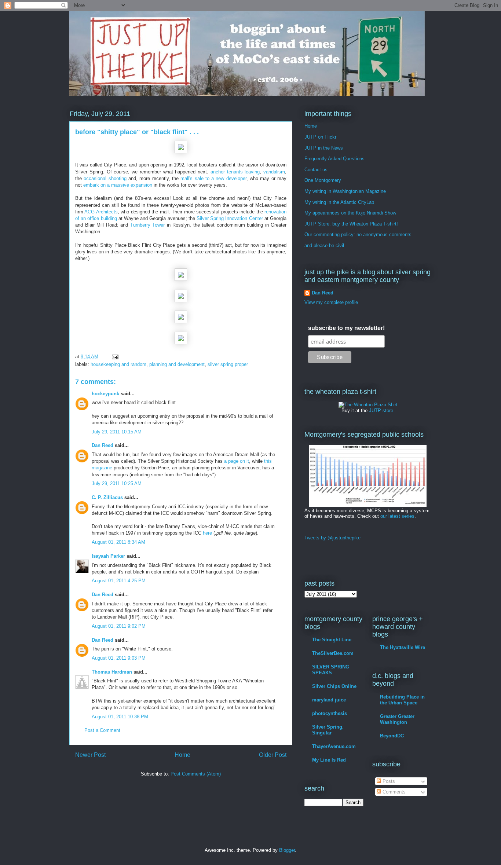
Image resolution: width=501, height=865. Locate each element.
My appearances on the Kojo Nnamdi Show (350, 213)
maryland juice (329, 700)
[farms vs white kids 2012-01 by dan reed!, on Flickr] (368, 505)
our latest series (397, 516)
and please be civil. (324, 245)
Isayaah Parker (108, 556)
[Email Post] (114, 356)
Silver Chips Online (334, 686)
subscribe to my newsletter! (346, 328)
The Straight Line (331, 639)
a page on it (236, 461)
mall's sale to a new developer (213, 178)
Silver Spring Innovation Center (230, 218)
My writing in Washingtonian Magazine (345, 191)
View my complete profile (331, 302)
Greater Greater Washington (397, 719)
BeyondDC (392, 735)
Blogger (287, 850)
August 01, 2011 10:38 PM (120, 716)
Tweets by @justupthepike (332, 537)
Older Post (272, 755)
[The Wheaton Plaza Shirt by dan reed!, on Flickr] (368, 404)
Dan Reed (102, 445)
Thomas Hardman (112, 672)
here (207, 533)
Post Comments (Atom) (196, 774)
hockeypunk (105, 393)
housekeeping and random (118, 364)
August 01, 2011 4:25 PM (119, 580)
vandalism (274, 172)
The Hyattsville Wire (402, 647)
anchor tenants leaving (235, 172)
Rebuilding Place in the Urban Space (402, 699)
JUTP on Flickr (320, 137)
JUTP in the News (323, 148)
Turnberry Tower (147, 225)
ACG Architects (100, 212)
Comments (393, 792)
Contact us (316, 169)
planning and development (177, 364)
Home (182, 755)
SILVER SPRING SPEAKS (330, 669)
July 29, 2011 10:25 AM (117, 483)
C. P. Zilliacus (107, 497)
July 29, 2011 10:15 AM (117, 432)
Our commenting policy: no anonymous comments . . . (362, 234)
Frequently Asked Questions (334, 158)
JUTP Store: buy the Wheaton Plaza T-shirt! (351, 224)
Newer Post (90, 755)
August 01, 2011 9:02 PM (119, 626)
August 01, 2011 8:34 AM (118, 542)
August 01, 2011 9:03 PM (119, 658)
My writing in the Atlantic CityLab (339, 202)
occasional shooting (105, 178)
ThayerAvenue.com (334, 746)
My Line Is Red (329, 760)
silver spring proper (228, 364)
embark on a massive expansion (117, 185)
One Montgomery (322, 180)
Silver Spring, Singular (328, 730)
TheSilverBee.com (333, 653)
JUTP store (381, 410)
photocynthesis (329, 713)
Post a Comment (102, 730)
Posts (388, 781)
